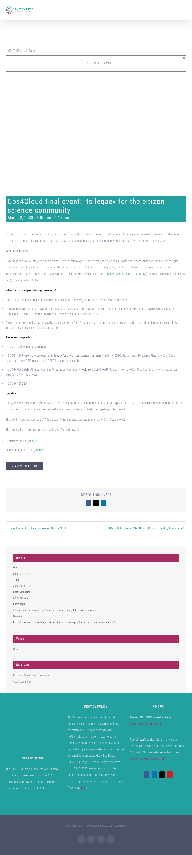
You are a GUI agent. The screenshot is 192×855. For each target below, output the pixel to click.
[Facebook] (146, 774)
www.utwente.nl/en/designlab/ (148, 758)
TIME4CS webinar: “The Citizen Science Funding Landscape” (146, 528)
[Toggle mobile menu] (184, 9)
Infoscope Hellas (119, 825)
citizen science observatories (27, 610)
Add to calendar (24, 466)
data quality (79, 610)
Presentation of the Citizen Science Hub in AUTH (37, 528)
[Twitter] (162, 774)
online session (20, 598)
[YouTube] (169, 774)
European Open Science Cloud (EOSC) (125, 274)
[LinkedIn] (154, 774)
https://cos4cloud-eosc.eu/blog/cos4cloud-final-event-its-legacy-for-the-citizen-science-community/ (64, 622)
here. (35, 441)
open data (91, 610)
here (41, 450)
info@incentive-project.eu (145, 723)
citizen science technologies (57, 610)
